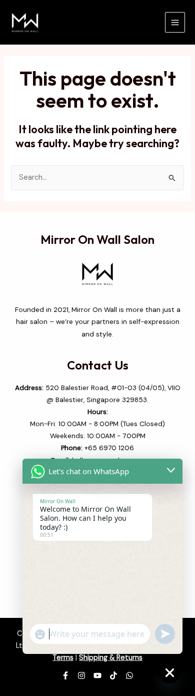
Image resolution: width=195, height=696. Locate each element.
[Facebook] (66, 675)
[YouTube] (98, 675)
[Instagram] (82, 675)
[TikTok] (114, 675)
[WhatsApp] (130, 675)
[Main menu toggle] (175, 22)
